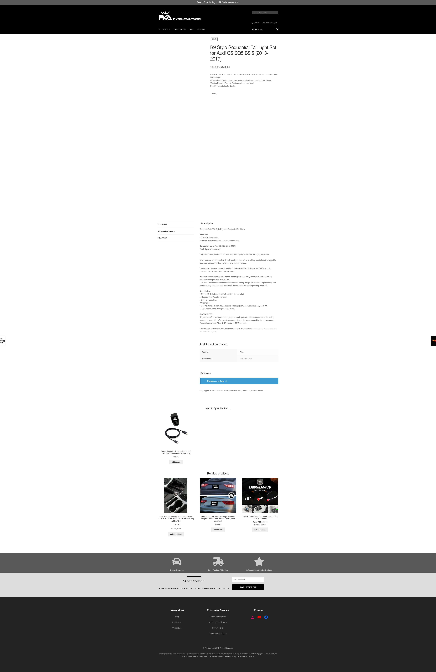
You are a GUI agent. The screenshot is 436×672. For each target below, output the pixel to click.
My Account (255, 23)
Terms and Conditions (218, 633)
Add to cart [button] (176, 462)
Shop (192, 29)
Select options (176, 534)
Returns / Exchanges (269, 23)
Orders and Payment (218, 616)
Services (201, 29)
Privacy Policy (218, 627)
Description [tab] (162, 224)
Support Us (176, 622)
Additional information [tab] (166, 231)
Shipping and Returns (218, 622)
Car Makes (163, 29)
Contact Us (176, 627)
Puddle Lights (180, 29)
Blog (177, 616)
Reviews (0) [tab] (162, 237)
